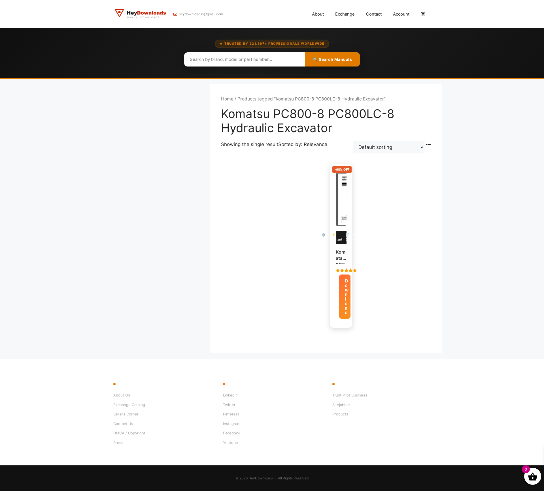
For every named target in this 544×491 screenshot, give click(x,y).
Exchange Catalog (129, 404)
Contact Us (123, 423)
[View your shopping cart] (423, 14)
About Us (121, 395)
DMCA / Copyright (129, 433)
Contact (374, 14)
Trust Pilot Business (349, 395)
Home (227, 99)
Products (340, 414)
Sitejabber (341, 404)
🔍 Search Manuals (332, 59)
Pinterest (231, 414)
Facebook (231, 433)
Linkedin (230, 395)
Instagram (231, 423)
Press (118, 442)
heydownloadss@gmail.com (201, 14)
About (318, 14)
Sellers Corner (126, 414)
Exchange (345, 14)
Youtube (230, 442)
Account (401, 14)
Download (346, 296)
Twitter (229, 404)
